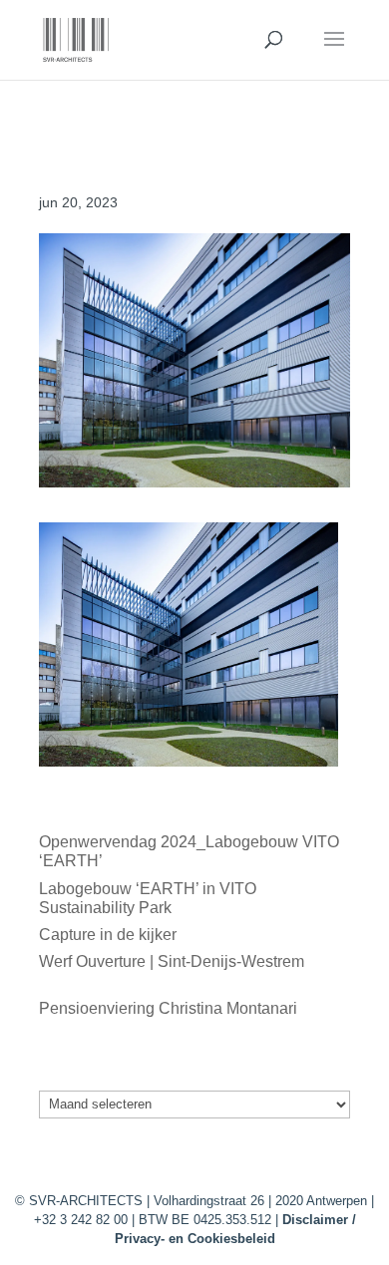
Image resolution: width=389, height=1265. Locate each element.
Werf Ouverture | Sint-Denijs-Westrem (171, 961)
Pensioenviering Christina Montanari (168, 1008)
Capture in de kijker (108, 934)
